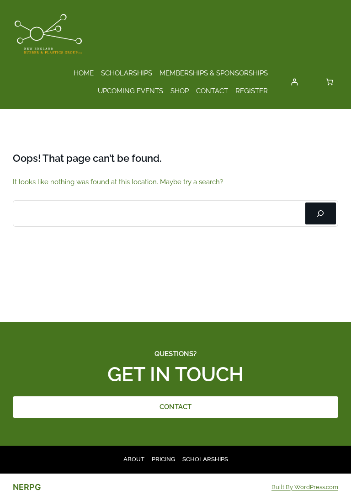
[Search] (320, 213)
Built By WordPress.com (304, 487)
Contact (175, 406)
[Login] (294, 82)
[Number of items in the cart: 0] (329, 82)
